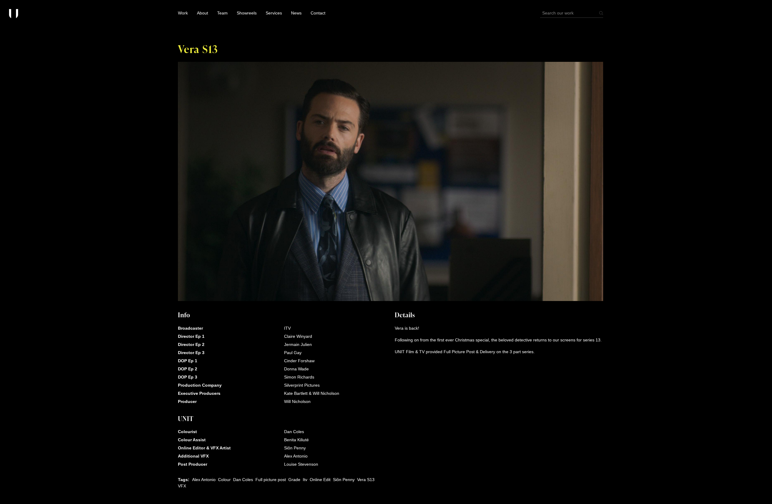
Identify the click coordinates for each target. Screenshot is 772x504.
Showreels (247, 13)
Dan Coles (243, 479)
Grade (294, 479)
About (202, 13)
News (296, 13)
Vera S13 (366, 479)
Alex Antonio (204, 479)
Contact (318, 13)
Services (274, 13)
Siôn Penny (344, 479)
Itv (305, 479)
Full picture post (270, 479)
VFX (182, 485)
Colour (224, 479)
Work (183, 13)
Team (222, 13)
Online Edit (320, 479)
